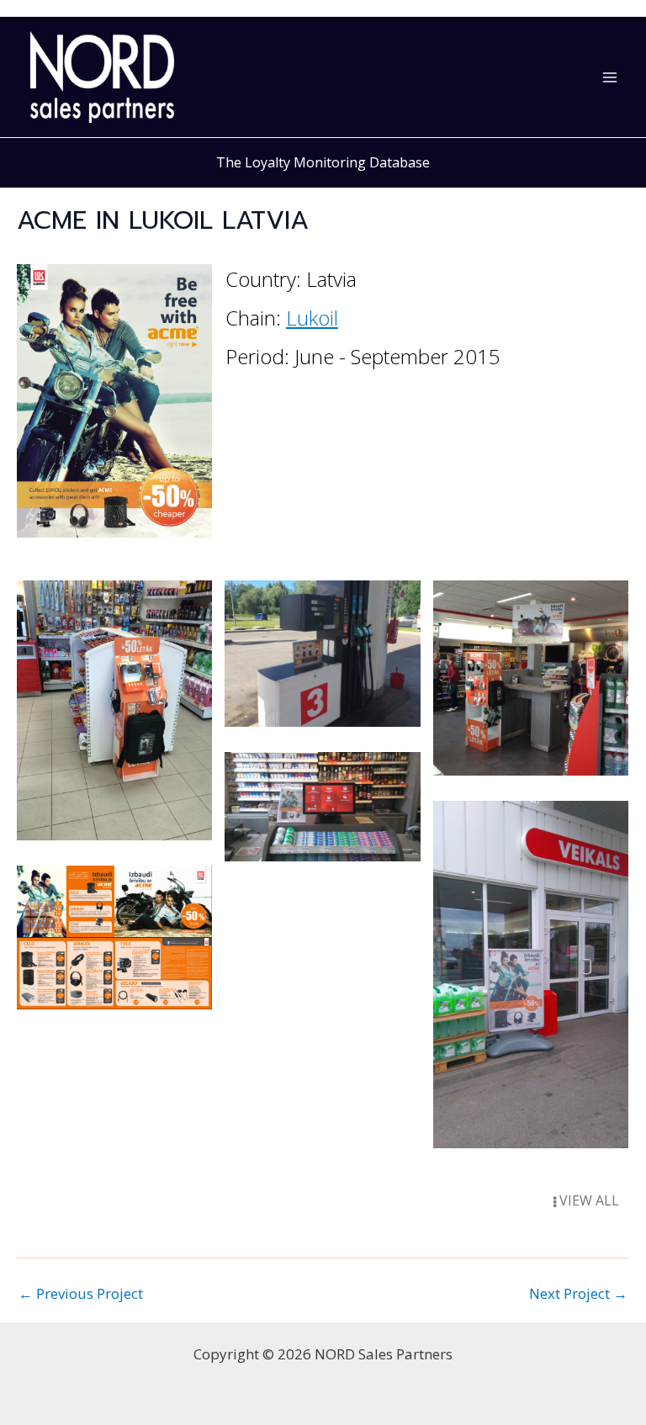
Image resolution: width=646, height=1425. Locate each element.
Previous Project (81, 1293)
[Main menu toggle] (610, 77)
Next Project (578, 1293)
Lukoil (312, 317)
